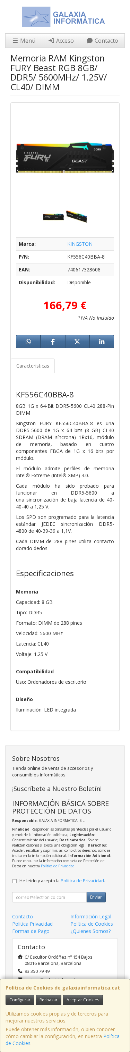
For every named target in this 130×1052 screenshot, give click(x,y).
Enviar (96, 897)
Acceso (64, 40)
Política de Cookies (91, 923)
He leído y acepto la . (62, 881)
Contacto (105, 40)
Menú (27, 40)
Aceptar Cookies (83, 1000)
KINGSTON (80, 244)
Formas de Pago (31, 931)
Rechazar (49, 1000)
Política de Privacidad (58, 866)
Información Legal (90, 916)
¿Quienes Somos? (90, 931)
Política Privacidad (32, 923)
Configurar (20, 1000)
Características (32, 365)
